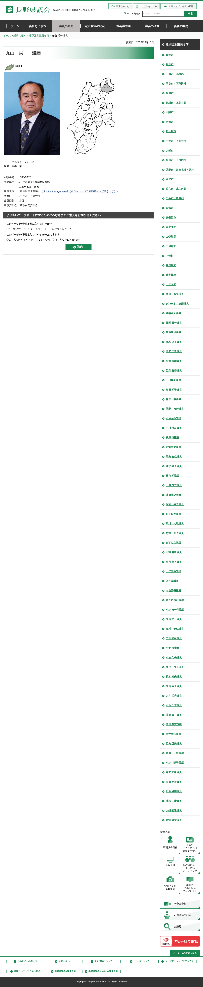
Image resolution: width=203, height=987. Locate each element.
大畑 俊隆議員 (174, 810)
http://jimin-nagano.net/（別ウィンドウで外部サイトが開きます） (80, 191)
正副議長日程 (170, 847)
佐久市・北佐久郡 (176, 188)
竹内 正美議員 (174, 743)
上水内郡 (171, 284)
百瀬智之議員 (173, 447)
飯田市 (170, 93)
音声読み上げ (122, 6)
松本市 (170, 64)
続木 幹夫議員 (174, 676)
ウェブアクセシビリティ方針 (179, 961)
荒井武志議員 (173, 734)
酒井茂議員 (172, 580)
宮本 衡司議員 (174, 638)
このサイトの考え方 (27, 961)
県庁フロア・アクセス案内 (27, 971)
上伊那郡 (171, 236)
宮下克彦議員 (173, 542)
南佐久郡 (171, 227)
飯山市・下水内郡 (176, 160)
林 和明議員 (172, 475)
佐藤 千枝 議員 (175, 753)
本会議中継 (180, 903)
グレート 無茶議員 (177, 303)
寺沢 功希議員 (174, 772)
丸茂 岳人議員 (175, 667)
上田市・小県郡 (175, 74)
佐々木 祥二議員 (175, 600)
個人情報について (103, 961)
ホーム (7, 35)
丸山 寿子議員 (174, 686)
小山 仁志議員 (174, 705)
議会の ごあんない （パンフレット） (190, 888)
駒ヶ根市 (171, 131)
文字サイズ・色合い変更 (181, 6)
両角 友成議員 (174, 456)
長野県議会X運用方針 (65, 971)
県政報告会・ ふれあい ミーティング (190, 868)
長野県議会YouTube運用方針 (103, 971)
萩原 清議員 (172, 437)
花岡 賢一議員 (174, 714)
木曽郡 (170, 255)
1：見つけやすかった (21, 239)
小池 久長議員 (174, 657)
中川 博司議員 (174, 428)
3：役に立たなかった (60, 229)
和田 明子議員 (174, 389)
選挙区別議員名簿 (39, 35)
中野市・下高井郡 (176, 141)
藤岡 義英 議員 (174, 724)
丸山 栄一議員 (174, 619)
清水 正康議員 (174, 800)
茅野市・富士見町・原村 (180, 169)
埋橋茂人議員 (173, 313)
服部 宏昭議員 (174, 361)
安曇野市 (171, 217)
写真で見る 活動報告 (170, 888)
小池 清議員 (172, 647)
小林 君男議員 (174, 552)
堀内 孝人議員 (174, 561)
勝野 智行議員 (175, 408)
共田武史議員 (173, 495)
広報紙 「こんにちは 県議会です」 (190, 848)
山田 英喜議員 (174, 485)
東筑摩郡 (171, 265)
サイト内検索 (133, 13)
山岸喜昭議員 (173, 571)
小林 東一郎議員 (175, 609)
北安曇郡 (171, 275)
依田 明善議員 (174, 781)
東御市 (170, 208)
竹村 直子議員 (175, 533)
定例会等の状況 (183, 915)
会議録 (177, 926)
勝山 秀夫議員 (175, 294)
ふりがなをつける (148, 6)
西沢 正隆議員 (174, 351)
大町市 (170, 150)
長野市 (170, 55)
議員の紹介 (19, 35)
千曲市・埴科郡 (175, 198)
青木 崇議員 (173, 399)
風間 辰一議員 (174, 322)
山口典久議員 (173, 380)
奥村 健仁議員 (175, 628)
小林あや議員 (173, 418)
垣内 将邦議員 (174, 791)
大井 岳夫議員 (174, 695)
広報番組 (170, 865)
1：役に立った (17, 229)
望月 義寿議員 (174, 370)
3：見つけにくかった (68, 239)
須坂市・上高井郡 (176, 102)
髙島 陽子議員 (174, 342)
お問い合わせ (65, 961)
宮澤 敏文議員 (174, 820)
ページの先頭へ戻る (187, 953)
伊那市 (170, 122)
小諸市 (170, 112)
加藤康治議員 (173, 332)
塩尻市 (170, 179)
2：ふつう (37, 229)
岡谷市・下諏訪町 (176, 83)
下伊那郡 (171, 246)
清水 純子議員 (174, 466)
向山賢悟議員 (173, 590)
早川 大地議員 (175, 523)
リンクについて (141, 961)
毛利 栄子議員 (175, 504)
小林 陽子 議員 (175, 762)
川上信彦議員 (173, 514)
